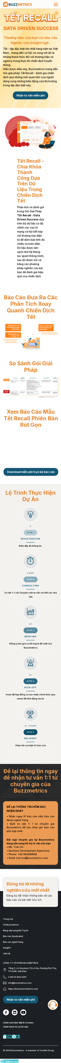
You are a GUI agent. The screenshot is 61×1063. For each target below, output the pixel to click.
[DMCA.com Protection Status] (30, 1041)
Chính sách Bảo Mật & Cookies (18, 1027)
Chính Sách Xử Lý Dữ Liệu (15, 1032)
